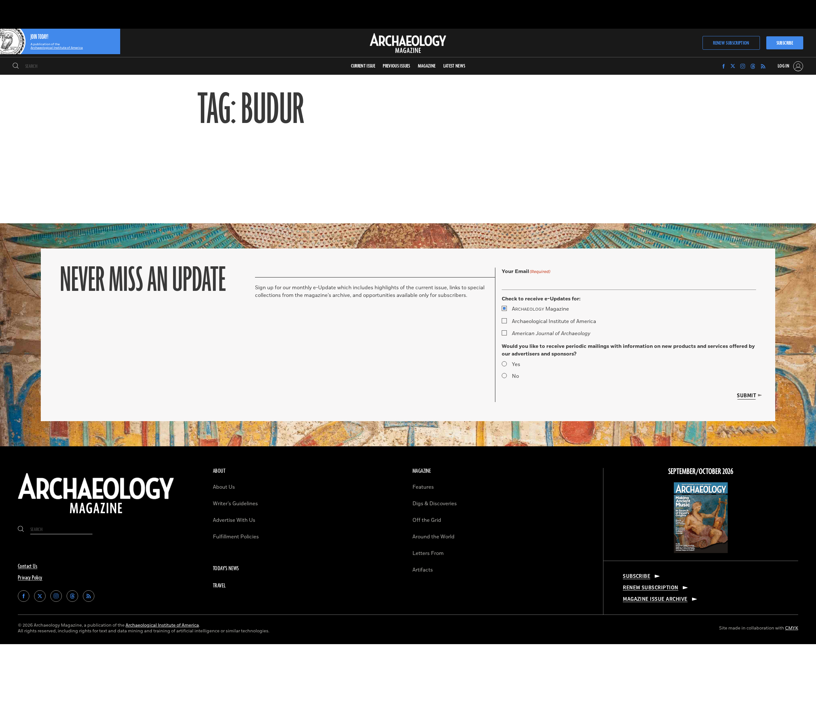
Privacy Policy (30, 578)
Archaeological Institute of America (554, 321)
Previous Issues (396, 66)
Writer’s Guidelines (235, 503)
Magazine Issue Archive (655, 599)
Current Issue (363, 66)
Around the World (433, 536)
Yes (516, 364)
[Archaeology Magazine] (96, 516)
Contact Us (27, 566)
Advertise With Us (234, 520)
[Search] (16, 66)
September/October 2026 (700, 471)
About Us (224, 487)
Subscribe (784, 43)
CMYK (791, 628)
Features (423, 487)
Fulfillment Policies (236, 536)
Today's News (226, 568)
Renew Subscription (731, 43)
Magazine (540, 309)
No (515, 376)
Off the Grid (426, 520)
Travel (219, 586)
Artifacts (422, 569)
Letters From (428, 553)
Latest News (454, 66)
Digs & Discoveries (434, 503)
